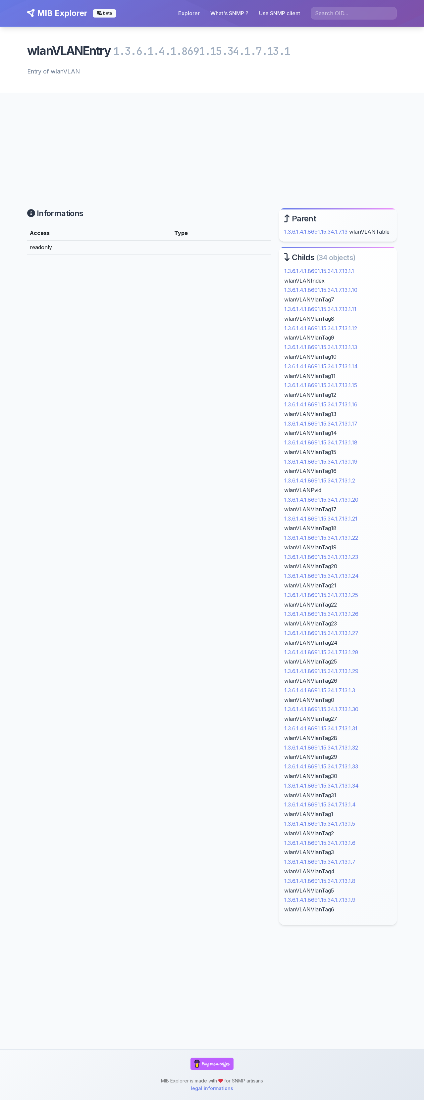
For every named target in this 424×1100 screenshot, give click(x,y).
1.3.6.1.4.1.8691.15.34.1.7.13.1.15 (320, 385)
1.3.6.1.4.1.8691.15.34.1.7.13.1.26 (321, 614)
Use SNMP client (279, 13)
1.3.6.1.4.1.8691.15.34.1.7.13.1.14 (321, 366)
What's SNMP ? (229, 13)
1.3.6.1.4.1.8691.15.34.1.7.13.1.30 (321, 709)
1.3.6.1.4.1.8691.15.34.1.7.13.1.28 (321, 652)
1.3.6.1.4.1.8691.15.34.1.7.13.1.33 (321, 766)
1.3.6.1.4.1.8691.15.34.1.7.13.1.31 (320, 728)
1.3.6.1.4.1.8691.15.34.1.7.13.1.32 (321, 747)
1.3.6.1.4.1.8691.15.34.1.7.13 (315, 231)
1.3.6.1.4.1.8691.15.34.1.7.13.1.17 (320, 423)
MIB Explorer (61, 13)
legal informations (212, 1088)
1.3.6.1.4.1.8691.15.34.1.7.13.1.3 (319, 690)
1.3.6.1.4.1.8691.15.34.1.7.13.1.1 (319, 271)
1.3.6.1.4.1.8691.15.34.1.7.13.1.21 (320, 518)
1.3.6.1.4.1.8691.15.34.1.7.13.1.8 (319, 881)
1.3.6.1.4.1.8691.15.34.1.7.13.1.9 (319, 899)
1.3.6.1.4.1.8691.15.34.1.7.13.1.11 (320, 309)
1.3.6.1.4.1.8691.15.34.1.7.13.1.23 (321, 557)
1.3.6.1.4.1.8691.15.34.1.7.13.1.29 (321, 671)
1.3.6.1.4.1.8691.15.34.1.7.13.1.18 (320, 442)
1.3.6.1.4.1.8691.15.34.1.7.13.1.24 (321, 576)
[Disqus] (149, 351)
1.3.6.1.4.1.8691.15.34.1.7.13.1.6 (319, 843)
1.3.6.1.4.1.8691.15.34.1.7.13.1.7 (319, 861)
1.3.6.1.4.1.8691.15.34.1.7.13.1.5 (319, 823)
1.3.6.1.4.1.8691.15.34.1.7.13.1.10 (320, 290)
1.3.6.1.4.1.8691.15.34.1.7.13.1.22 (321, 537)
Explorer (189, 13)
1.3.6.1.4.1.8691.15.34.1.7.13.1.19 (320, 461)
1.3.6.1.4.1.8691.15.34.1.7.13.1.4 (320, 804)
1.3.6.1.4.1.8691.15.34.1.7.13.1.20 (321, 499)
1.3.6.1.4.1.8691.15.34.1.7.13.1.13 (320, 347)
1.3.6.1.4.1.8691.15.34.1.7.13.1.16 (320, 404)
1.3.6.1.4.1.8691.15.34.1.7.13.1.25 (321, 595)
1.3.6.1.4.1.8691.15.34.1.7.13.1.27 (321, 633)
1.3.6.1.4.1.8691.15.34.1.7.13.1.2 (319, 480)
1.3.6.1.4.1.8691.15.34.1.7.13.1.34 (321, 785)
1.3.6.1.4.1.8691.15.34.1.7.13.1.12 (320, 328)
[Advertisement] (212, 142)
